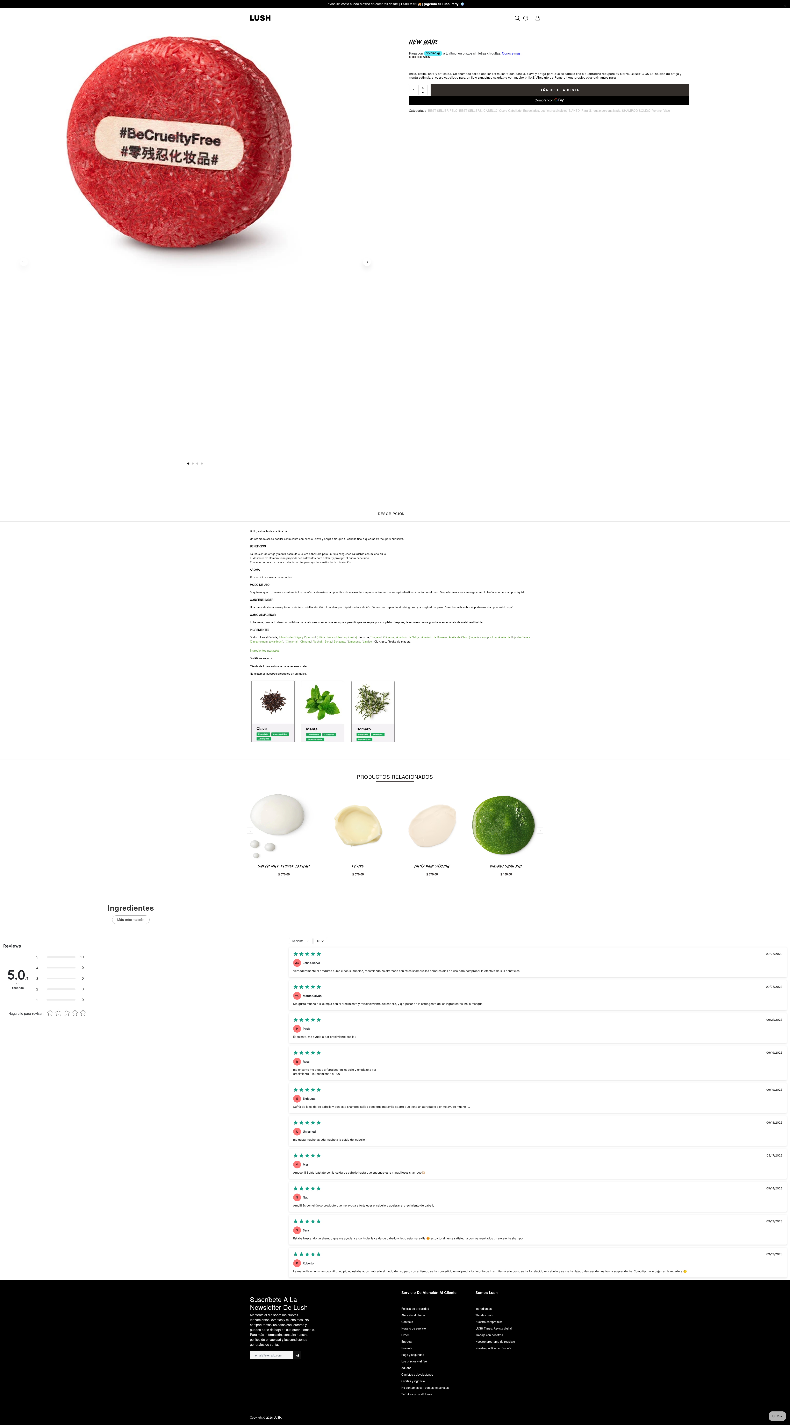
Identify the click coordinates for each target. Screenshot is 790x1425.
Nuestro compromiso (489, 1322)
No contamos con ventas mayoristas (425, 1387)
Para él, (586, 110)
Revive (358, 866)
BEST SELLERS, (471, 110)
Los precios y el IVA (414, 1361)
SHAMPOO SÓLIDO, (637, 110)
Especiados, (532, 110)
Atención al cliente (413, 1315)
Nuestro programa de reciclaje (495, 1341)
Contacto (407, 1322)
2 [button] (193, 464)
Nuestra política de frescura (493, 1348)
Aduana (406, 1368)
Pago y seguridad (412, 1355)
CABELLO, (491, 110)
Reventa (406, 1348)
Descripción (391, 513)
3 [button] (197, 464)
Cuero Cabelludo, (511, 110)
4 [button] (202, 464)
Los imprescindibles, (555, 110)
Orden (405, 1335)
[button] (60, 956)
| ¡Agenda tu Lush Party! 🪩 (443, 3)
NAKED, (575, 110)
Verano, (657, 110)
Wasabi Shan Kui (506, 866)
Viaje (666, 110)
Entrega (406, 1341)
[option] (195, 163)
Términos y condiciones (416, 1394)
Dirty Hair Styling (432, 866)
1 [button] (188, 464)
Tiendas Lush (484, 1315)
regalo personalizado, (607, 110)
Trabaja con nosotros (489, 1335)
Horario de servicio (413, 1328)
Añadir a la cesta (559, 90)
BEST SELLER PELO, (443, 110)
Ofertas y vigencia (413, 1381)
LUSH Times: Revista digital (493, 1328)
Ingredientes (483, 1308)
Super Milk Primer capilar (284, 866)
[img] (307, 954)
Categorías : (417, 111)
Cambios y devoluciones (417, 1374)
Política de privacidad (415, 1308)
